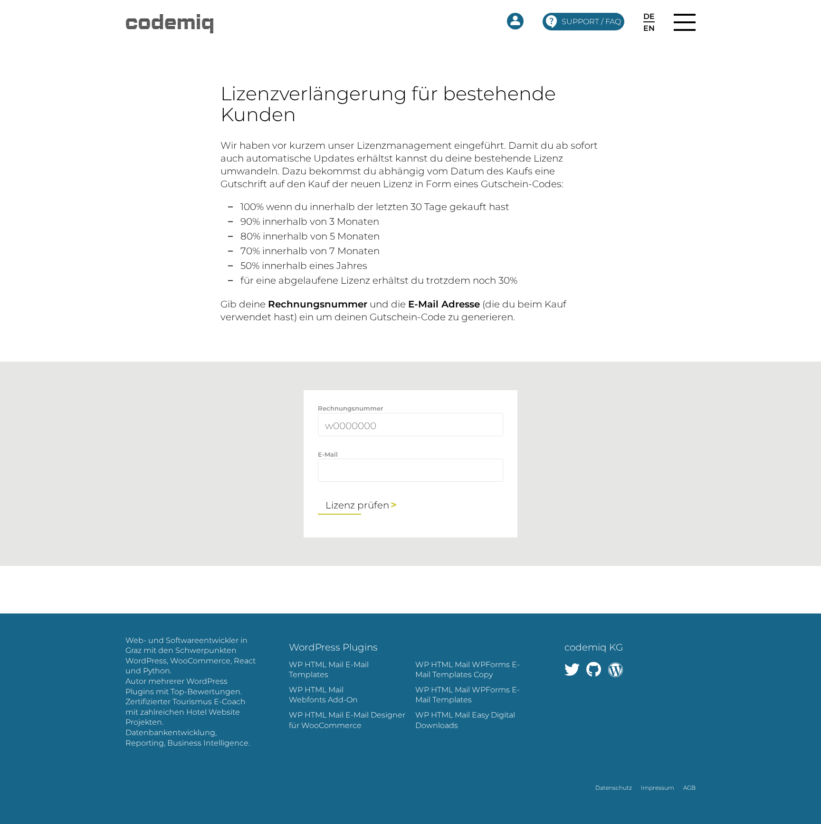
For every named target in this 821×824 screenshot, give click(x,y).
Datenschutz (613, 787)
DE (649, 16)
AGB (689, 787)
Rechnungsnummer (350, 408)
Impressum (657, 787)
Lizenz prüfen (357, 505)
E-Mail (328, 454)
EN (649, 28)
